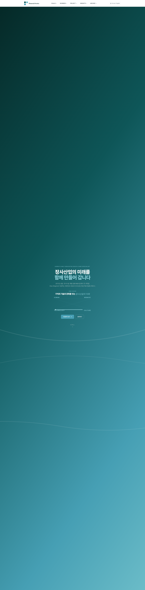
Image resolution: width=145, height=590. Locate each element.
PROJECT (73, 3)
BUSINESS (63, 3)
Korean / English (116, 3)
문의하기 (80, 317)
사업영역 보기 (66, 317)
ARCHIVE (92, 3)
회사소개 (53, 3)
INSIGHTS (83, 3)
